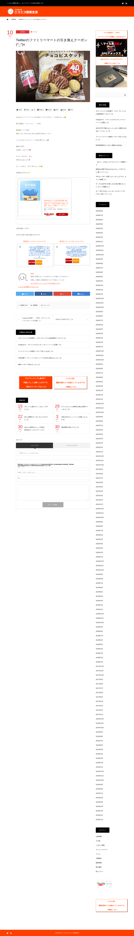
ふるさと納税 (100, 845)
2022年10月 (100, 412)
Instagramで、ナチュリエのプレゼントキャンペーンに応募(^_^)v (39, 345)
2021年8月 (99, 473)
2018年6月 (99, 640)
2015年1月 (99, 819)
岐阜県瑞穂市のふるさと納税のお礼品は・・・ (111, 145)
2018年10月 (100, 622)
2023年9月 (99, 364)
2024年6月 (99, 325)
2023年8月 (99, 368)
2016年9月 (99, 732)
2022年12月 (100, 403)
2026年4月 (99, 228)
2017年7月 (99, 688)
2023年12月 (100, 351)
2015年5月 (99, 802)
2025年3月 (99, 285)
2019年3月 (99, 600)
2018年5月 (99, 644)
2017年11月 (100, 671)
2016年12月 (100, 719)
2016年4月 (99, 754)
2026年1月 (99, 241)
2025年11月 (100, 250)
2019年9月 (99, 574)
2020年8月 (99, 526)
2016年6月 (99, 745)
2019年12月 (100, 561)
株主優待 (99, 867)
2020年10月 (100, 517)
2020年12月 (100, 508)
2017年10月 (100, 675)
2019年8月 (99, 579)
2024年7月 (99, 320)
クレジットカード (102, 849)
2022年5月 (99, 434)
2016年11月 (100, 723)
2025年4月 (99, 281)
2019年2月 (99, 605)
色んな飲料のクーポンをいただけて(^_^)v (36, 418)
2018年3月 (99, 653)
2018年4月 (99, 649)
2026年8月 (99, 211)
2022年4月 (99, 438)
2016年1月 (99, 767)
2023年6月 (99, 377)
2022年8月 (99, 421)
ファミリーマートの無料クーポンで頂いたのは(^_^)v (35, 351)
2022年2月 (99, 447)
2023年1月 (99, 399)
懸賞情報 (99, 863)
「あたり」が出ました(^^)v (105, 162)
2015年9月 (99, 784)
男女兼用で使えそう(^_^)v (70, 427)
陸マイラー (99, 871)
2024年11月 (100, 303)
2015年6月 (99, 797)
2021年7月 (99, 478)
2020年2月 (99, 552)
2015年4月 (99, 806)
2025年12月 (100, 246)
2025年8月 (99, 263)
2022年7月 (99, 425)
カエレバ (42, 258)
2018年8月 (99, 631)
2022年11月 (100, 408)
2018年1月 (99, 662)
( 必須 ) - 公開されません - (27, 472)
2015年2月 (99, 815)
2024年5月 (99, 329)
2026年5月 (99, 224)
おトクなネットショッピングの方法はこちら (45, 283)
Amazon (39, 262)
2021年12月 (100, 456)
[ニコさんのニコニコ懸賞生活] (22, 11)
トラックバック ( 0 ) (71, 445)
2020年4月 (99, 544)
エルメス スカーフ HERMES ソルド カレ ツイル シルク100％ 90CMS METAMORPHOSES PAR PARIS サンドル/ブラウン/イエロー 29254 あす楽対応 (76, 251)
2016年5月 (99, 749)
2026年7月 (99, 215)
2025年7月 (99, 268)
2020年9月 (99, 522)
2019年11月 (100, 565)
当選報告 (22, 32)
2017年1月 (99, 714)
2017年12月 (100, 666)
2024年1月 (99, 346)
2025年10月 (100, 255)
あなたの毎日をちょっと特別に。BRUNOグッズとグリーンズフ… (35, 428)
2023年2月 (99, 395)
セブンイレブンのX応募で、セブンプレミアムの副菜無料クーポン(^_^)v (42, 338)
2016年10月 (100, 727)
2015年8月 (99, 789)
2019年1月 (99, 609)
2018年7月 (99, 635)
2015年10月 (100, 780)
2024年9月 (99, 311)
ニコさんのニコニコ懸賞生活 (71, 933)
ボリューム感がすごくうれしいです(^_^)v (36, 408)
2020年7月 (99, 530)
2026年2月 (99, 237)
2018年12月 (100, 614)
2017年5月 (99, 697)
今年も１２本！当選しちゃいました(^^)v (109, 176)
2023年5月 (99, 382)
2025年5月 (99, 276)
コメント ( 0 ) (34, 445)
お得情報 (99, 836)
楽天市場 (32, 262)
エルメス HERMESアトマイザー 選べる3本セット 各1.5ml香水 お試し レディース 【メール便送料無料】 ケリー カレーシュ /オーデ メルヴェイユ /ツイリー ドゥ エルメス (39, 252)
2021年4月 (99, 491)
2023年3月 (99, 390)
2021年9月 (99, 469)
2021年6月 (99, 482)
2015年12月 (100, 771)
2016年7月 (99, 741)
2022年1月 (99, 452)
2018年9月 (99, 627)
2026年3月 (99, 233)
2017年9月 (99, 679)
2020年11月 (100, 513)
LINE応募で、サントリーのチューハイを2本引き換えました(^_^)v (39, 358)
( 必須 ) (21, 466)
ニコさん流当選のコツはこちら (28, 287)
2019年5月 (99, 592)
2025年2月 (99, 290)
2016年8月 (99, 736)
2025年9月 (99, 259)
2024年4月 (99, 333)
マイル (98, 854)
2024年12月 (100, 298)
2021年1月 (99, 504)
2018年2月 (99, 657)
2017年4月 (99, 701)
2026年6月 (99, 219)
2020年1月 (99, 557)
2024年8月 (99, 316)
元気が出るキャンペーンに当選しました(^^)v (74, 418)
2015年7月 (99, 793)
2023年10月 (100, 360)
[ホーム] (7, 19)
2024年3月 (99, 338)
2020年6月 (99, 535)
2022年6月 (99, 430)
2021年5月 (99, 487)
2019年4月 (99, 596)
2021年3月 (99, 495)
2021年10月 (100, 465)
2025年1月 (99, 294)
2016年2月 (99, 762)
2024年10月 (100, 307)
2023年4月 (99, 386)
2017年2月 (99, 710)
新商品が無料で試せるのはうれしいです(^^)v (110, 169)
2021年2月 (99, 500)
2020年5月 (99, 539)
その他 (98, 841)
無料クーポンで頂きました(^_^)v (29, 364)
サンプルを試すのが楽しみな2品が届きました (111, 184)
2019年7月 (99, 583)
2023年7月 (99, 373)
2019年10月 (100, 570)
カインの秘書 (120, 162)
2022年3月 (99, 443)
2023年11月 (100, 355)
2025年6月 (99, 272)
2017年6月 (99, 692)
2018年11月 (100, 618)
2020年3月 (99, 548)
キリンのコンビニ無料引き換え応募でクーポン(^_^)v (74, 408)
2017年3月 (99, 706)
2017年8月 (99, 684)
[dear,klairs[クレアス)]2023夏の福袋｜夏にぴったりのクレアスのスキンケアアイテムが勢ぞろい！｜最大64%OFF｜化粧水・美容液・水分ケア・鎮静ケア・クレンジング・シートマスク (56, 204)
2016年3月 (99, 758)
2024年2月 (99, 342)
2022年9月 (99, 417)
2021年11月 (100, 460)
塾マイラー (101, 172)
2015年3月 (99, 811)
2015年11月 (100, 776)
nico (26, 305)
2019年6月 (99, 587)
